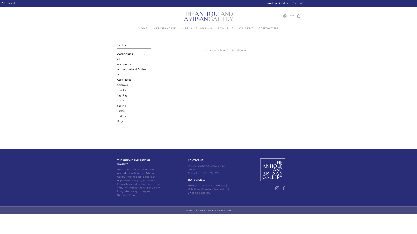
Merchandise (164, 28)
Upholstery (194, 189)
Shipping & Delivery (199, 192)
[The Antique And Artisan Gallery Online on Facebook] (284, 188)
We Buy (192, 185)
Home (143, 28)
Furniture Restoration (214, 189)
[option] (286, 3)
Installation (206, 185)
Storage (220, 185)
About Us (226, 28)
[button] (125, 54)
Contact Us (268, 28)
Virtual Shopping (197, 28)
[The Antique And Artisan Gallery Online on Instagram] (277, 188)
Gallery (246, 28)
